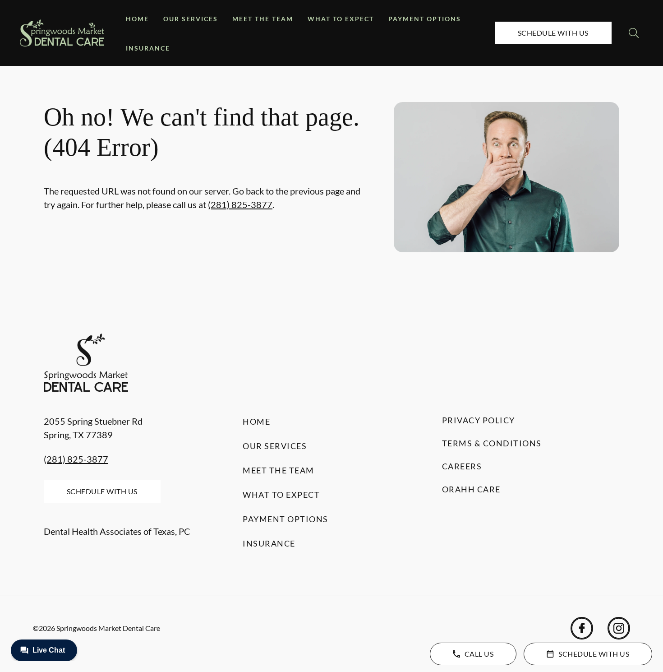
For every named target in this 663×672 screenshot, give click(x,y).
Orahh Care (471, 489)
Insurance (148, 48)
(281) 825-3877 (240, 204)
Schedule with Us (553, 32)
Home (137, 19)
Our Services (190, 19)
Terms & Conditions (492, 443)
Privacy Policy (478, 420)
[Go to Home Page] (62, 32)
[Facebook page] (582, 628)
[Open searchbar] (633, 33)
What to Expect (341, 19)
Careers (462, 466)
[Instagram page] (619, 628)
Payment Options (424, 19)
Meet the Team (262, 19)
